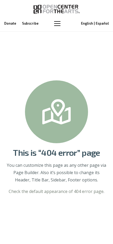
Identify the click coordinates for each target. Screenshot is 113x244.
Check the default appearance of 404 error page (56, 191)
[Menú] (57, 23)
